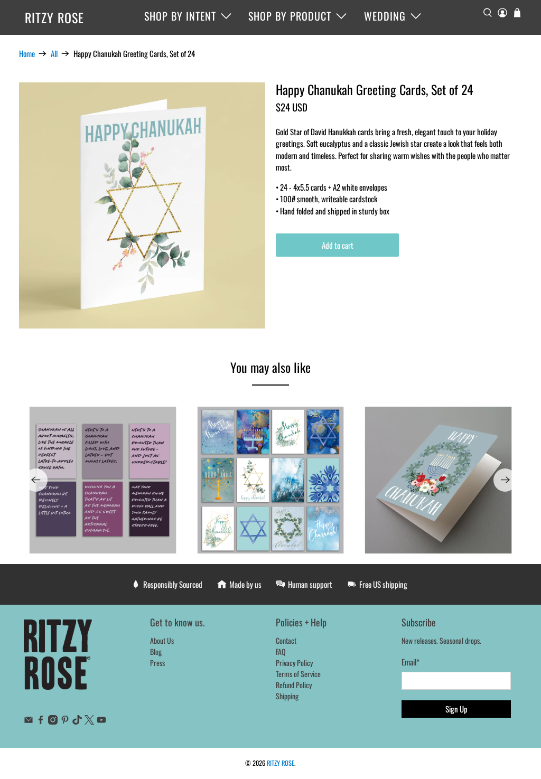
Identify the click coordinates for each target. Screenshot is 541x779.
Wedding (385, 16)
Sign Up (456, 709)
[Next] (505, 480)
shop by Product (289, 16)
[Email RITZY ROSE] (28, 721)
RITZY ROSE (54, 17)
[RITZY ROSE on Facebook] (40, 721)
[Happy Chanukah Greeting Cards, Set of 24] (142, 205)
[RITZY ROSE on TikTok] (77, 721)
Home (27, 54)
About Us (162, 640)
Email (410, 662)
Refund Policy (294, 684)
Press (157, 662)
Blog (156, 651)
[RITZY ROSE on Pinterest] (65, 721)
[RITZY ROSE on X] (89, 721)
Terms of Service (298, 673)
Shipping (287, 695)
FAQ (281, 651)
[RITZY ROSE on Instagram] (53, 721)
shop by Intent (180, 16)
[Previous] (36, 480)
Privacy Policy (294, 662)
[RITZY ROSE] (58, 660)
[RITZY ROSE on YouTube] (101, 721)
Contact (286, 640)
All (54, 54)
